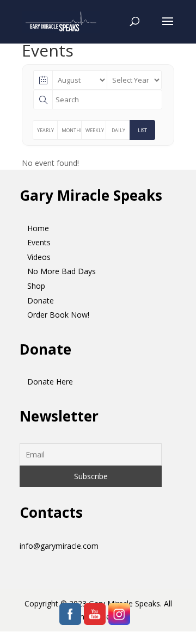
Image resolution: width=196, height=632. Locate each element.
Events (39, 242)
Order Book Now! (58, 314)
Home (38, 228)
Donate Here (50, 381)
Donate (40, 300)
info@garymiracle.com (59, 546)
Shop (36, 286)
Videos (39, 257)
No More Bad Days (61, 271)
